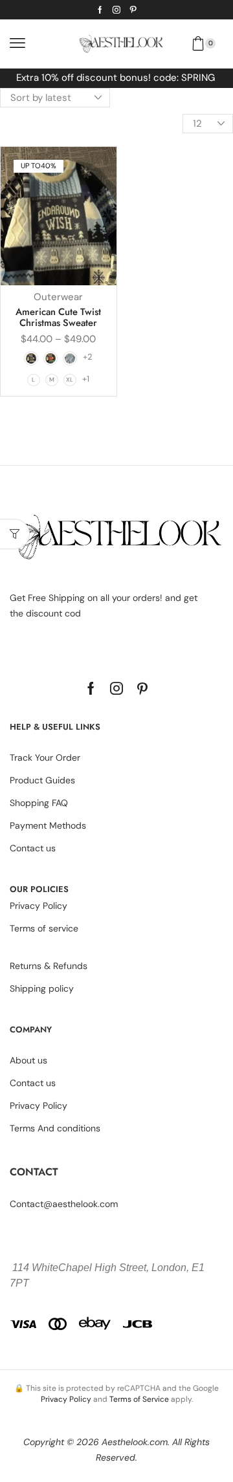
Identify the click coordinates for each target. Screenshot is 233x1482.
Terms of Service (139, 1399)
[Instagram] (116, 10)
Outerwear (58, 296)
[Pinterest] (133, 10)
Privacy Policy (66, 1399)
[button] (17, 43)
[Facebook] (100, 10)
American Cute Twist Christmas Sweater (58, 318)
